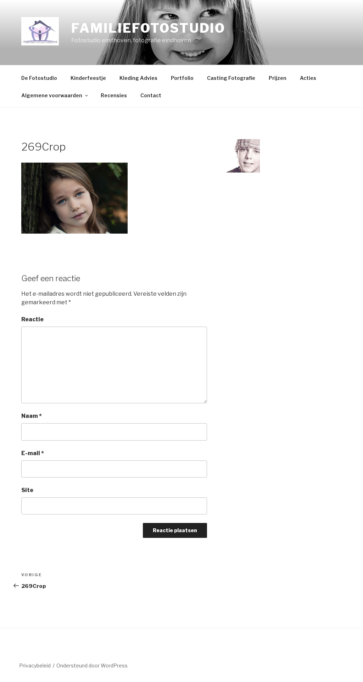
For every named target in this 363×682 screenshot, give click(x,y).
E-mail (32, 453)
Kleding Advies (138, 78)
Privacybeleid (35, 665)
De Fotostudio (39, 78)
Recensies (114, 95)
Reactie (32, 319)
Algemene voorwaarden (51, 95)
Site (27, 490)
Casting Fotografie (231, 78)
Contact (150, 95)
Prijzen (277, 78)
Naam (31, 416)
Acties (308, 78)
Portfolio (182, 78)
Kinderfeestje (88, 78)
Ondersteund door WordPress (92, 665)
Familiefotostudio (148, 28)
